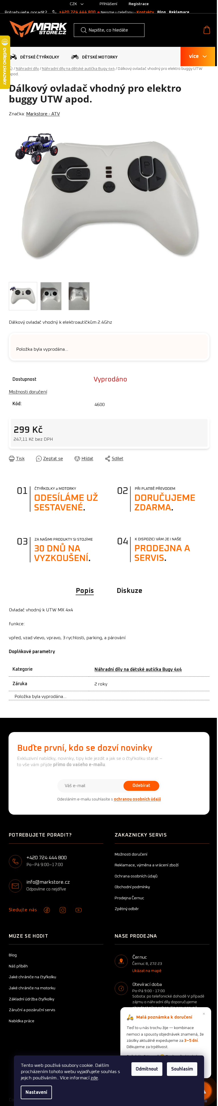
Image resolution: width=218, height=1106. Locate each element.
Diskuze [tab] (129, 591)
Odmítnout (147, 1069)
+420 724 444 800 (77, 12)
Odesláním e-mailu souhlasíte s (109, 799)
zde (94, 1078)
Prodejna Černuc (129, 898)
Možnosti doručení (28, 392)
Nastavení (36, 1092)
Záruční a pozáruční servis (32, 1010)
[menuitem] (34, 56)
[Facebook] (47, 910)
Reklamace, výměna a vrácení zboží (147, 865)
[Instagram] (62, 910)
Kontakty (145, 12)
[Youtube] (78, 910)
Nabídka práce (21, 1021)
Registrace (139, 4)
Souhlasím (182, 1069)
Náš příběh (18, 966)
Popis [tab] (85, 591)
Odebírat (141, 785)
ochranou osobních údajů (137, 799)
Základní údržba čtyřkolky (31, 999)
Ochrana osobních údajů (136, 876)
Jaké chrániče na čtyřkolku (32, 977)
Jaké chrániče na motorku (32, 988)
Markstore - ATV (43, 114)
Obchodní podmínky (132, 887)
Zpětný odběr (127, 909)
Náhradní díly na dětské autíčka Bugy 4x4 (138, 669)
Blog (161, 12)
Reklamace (179, 12)
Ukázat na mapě (147, 971)
